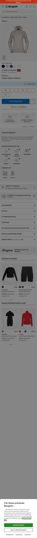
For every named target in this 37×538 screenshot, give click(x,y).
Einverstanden (18, 525)
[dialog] (18, 518)
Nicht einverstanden (18, 530)
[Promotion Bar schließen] (35, 2)
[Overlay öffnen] (20, 2)
